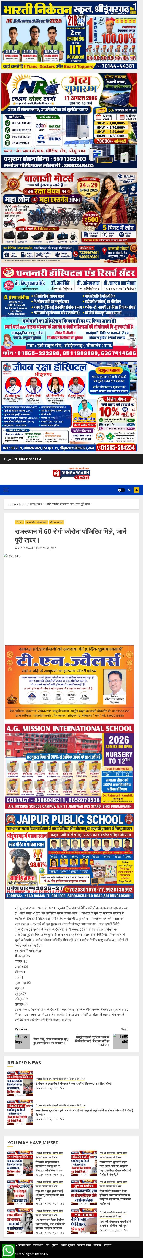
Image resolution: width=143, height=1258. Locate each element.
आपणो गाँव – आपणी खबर (17, 1245)
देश (47, 1245)
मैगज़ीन (107, 1245)
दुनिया (55, 1245)
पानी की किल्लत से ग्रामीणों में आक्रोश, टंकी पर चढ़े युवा (115, 1223)
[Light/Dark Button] (121, 490)
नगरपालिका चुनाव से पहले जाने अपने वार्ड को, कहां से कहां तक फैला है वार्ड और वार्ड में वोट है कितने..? (84, 1112)
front (19, 522)
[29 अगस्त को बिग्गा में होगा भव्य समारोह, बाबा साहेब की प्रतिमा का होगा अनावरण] (20, 1221)
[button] (6, 490)
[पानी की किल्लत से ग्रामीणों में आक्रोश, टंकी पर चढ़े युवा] (84, 1221)
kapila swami (25, 548)
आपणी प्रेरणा (68, 1245)
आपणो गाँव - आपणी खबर (36, 522)
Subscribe (136, 490)
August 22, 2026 (48, 1088)
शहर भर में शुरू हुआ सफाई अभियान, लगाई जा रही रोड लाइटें (50, 1195)
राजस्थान (38, 1245)
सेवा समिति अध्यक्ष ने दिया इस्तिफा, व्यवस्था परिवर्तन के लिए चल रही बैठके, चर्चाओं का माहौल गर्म (115, 1197)
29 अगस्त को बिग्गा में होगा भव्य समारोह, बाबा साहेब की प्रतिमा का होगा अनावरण (50, 1224)
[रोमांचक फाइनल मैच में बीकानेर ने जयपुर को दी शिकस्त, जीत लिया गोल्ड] (20, 1083)
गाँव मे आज (81, 1078)
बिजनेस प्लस (84, 1245)
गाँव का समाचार (56, 522)
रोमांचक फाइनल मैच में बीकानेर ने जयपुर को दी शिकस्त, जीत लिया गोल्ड (73, 1083)
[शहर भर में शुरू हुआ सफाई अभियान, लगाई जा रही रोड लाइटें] (20, 1192)
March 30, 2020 (47, 548)
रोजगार (97, 1245)
